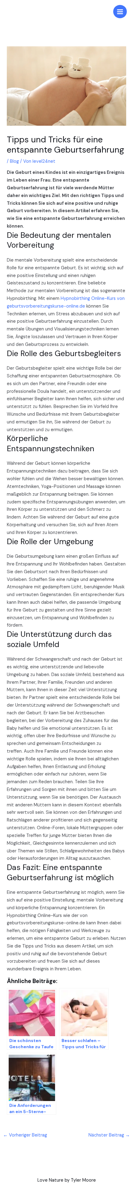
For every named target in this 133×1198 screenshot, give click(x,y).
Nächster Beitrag (109, 1135)
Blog (14, 161)
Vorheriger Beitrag (25, 1135)
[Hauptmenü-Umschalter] (120, 12)
